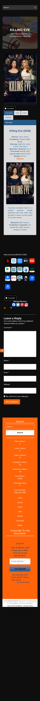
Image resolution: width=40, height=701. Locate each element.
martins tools (29, 603)
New (20, 512)
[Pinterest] (22, 305)
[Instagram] (26, 305)
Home (20, 498)
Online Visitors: (20, 441)
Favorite (10, 108)
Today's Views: (20, 448)
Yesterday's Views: (20, 462)
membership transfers (13, 600)
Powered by (7, 294)
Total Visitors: (20, 476)
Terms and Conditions (14, 606)
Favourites (20, 521)
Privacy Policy (28, 606)
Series (20, 507)
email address (14, 603)
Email (6, 372)
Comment (8, 328)
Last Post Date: (20, 490)
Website (7, 384)
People (20, 516)
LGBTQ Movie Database (19, 34)
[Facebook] (14, 305)
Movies (20, 502)
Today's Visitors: (20, 455)
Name (6, 360)
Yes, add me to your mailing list (16, 396)
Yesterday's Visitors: (20, 469)
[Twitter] (18, 305)
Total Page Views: (20, 483)
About (20, 525)
